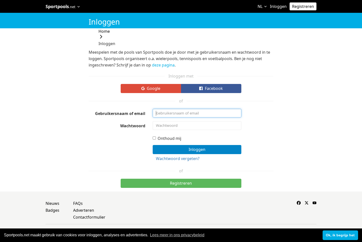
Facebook (213, 88)
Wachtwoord (132, 126)
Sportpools (60, 6)
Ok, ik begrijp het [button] (340, 235)
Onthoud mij (169, 138)
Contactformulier (89, 217)
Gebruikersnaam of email (120, 113)
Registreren (303, 6)
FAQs (78, 203)
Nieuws (52, 203)
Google (153, 88)
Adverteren (83, 210)
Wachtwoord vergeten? (177, 158)
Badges (52, 210)
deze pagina (163, 65)
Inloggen (278, 6)
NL (260, 6)
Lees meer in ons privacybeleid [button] (177, 235)
